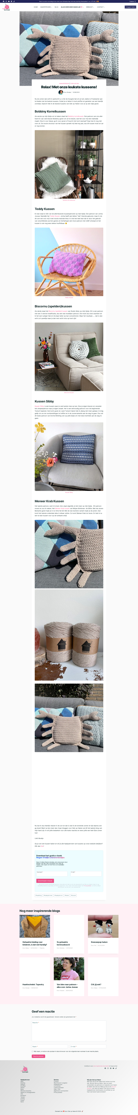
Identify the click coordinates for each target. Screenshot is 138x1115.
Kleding (23, 1083)
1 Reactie (41, 948)
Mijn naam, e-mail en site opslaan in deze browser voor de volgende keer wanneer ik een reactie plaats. (66, 1051)
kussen (73, 895)
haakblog (39, 895)
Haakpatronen (58, 1084)
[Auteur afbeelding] (60, 92)
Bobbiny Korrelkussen (50, 111)
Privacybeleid (87, 885)
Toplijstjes (75, 83)
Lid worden (57, 1086)
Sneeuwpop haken (99, 942)
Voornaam (40, 872)
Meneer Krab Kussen (49, 501)
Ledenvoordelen (59, 1087)
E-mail (73, 872)
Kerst (22, 1102)
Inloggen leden (130, 7)
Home (36, 7)
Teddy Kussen (45, 209)
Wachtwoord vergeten (60, 1083)
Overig (23, 1098)
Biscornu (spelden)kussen (53, 306)
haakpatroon (59, 895)
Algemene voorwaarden (61, 1091)
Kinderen (23, 1095)
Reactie (35, 1022)
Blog (56, 7)
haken (67, 895)
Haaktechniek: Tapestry (33, 984)
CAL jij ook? (96, 984)
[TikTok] (14, 1)
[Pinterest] (11, 1)
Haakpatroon (64, 83)
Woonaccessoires (26, 1091)
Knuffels (23, 1086)
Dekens (23, 1084)
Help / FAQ (57, 1089)
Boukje (69, 92)
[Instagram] (6, 1)
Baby (22, 1089)
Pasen (22, 1100)
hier (42, 846)
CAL (22, 1094)
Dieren (23, 1087)
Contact (56, 1081)
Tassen (23, 1097)
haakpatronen (48, 895)
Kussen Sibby (44, 401)
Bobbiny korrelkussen (75, 116)
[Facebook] (3, 1)
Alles (22, 1081)
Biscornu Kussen (69, 392)
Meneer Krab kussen (62, 508)
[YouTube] (9, 1)
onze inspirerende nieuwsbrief (101, 1066)
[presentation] (35, 926)
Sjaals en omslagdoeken (28, 1092)
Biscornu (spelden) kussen (58, 311)
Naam (35, 1046)
